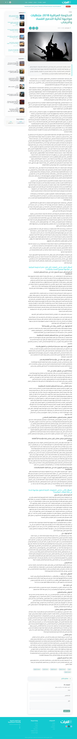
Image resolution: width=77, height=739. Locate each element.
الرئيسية (44, 2)
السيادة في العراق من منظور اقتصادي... (13, 87)
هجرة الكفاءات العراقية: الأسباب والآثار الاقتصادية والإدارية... (13, 95)
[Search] (8, 2)
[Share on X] (33, 28)
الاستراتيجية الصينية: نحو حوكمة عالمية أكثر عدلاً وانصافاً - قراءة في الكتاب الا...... (13, 102)
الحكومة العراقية (54, 669)
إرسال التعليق (66, 711)
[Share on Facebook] (36, 28)
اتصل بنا (36, 727)
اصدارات (35, 2)
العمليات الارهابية (68, 672)
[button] (33, 6)
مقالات (53, 723)
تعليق (69, 701)
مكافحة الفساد (45, 669)
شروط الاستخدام (34, 733)
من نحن (36, 723)
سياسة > (70, 12)
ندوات (26, 2)
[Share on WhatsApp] (30, 28)
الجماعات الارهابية (62, 669)
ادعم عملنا (36, 729)
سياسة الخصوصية (34, 731)
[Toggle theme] (5, 2)
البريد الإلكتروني (67, 695)
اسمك (69, 690)
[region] (38, 6)
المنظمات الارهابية (37, 669)
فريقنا (36, 725)
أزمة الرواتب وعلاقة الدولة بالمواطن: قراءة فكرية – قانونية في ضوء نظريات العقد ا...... (13, 111)
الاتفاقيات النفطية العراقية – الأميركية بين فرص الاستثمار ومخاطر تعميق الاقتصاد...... (13, 79)
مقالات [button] (40, 2)
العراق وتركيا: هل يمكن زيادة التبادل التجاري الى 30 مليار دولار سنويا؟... (13, 64)
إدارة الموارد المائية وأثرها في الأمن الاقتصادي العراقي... (13, 72)
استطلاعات (30, 2)
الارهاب (69, 669)
